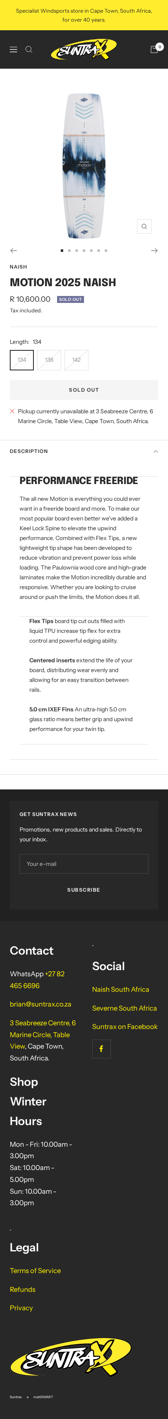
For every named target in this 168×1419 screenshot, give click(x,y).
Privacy (21, 1308)
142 (76, 359)
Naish (18, 267)
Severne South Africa (124, 1008)
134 (22, 359)
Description (29, 451)
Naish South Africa (120, 989)
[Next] (154, 250)
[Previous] (13, 250)
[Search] (29, 49)
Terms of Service (35, 1271)
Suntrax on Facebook (125, 1026)
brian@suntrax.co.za (40, 1004)
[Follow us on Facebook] (101, 1049)
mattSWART (43, 1397)
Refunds (22, 1289)
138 (49, 359)
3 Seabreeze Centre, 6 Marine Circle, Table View (43, 1035)
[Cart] (154, 49)
